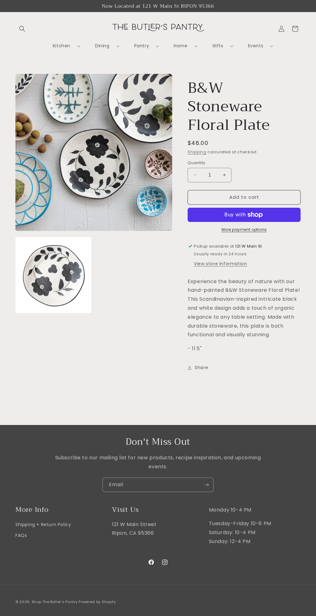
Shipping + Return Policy (43, 524)
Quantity (196, 163)
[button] (22, 29)
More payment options (244, 229)
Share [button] (201, 367)
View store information (220, 264)
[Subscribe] (206, 485)
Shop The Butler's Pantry (55, 601)
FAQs (21, 535)
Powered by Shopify (97, 601)
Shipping (197, 152)
